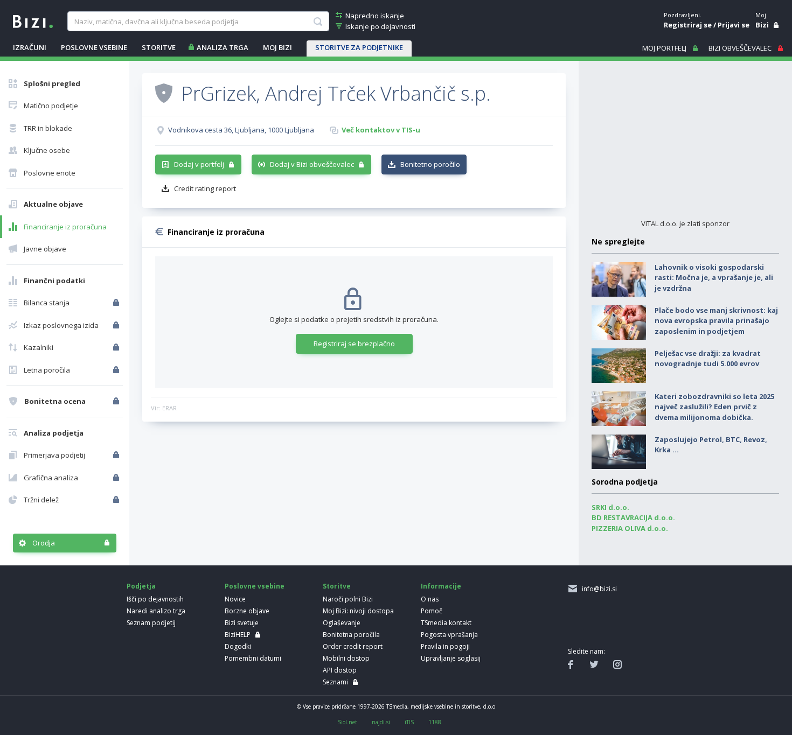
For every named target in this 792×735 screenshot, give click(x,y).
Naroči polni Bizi (348, 599)
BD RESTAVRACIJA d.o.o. (633, 517)
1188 (434, 722)
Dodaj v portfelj (199, 164)
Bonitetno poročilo (430, 164)
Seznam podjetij (151, 622)
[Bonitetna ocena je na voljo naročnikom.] (163, 92)
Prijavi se (733, 25)
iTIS (409, 722)
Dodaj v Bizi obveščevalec (312, 164)
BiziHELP (238, 634)
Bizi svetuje (242, 622)
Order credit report (353, 646)
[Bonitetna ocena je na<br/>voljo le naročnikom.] (117, 401)
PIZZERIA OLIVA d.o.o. (630, 528)
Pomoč (431, 610)
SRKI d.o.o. (610, 507)
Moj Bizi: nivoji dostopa (358, 610)
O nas (430, 599)
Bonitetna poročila (351, 634)
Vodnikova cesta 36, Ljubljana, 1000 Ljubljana (241, 130)
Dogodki (238, 646)
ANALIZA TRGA (222, 47)
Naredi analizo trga (156, 610)
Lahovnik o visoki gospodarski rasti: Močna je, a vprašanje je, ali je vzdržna (714, 277)
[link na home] (33, 20)
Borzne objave (247, 610)
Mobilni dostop (346, 658)
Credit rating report (205, 188)
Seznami (335, 682)
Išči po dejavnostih (155, 599)
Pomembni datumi (253, 658)
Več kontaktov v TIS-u (381, 130)
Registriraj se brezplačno (354, 343)
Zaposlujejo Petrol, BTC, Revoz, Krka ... (711, 445)
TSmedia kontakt (446, 622)
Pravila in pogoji (445, 646)
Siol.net (347, 722)
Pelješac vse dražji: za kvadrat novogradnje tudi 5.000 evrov (708, 358)
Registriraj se (688, 25)
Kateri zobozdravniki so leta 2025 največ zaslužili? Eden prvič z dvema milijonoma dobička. (714, 406)
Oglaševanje (341, 622)
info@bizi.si (598, 588)
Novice (235, 599)
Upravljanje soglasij (451, 658)
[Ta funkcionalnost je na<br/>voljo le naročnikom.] (117, 303)
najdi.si (381, 722)
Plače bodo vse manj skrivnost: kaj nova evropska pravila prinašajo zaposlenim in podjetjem (716, 320)
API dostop (340, 670)
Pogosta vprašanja (449, 634)
